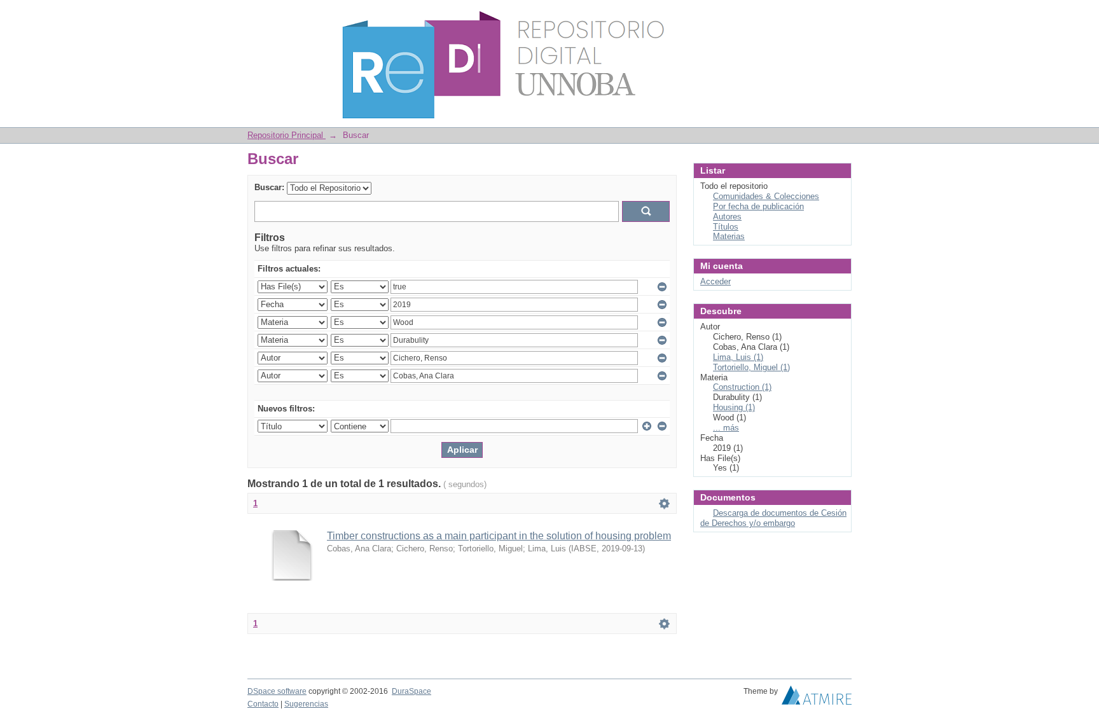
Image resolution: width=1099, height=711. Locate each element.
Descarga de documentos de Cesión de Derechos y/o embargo (773, 518)
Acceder (715, 281)
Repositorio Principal (286, 135)
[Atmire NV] (817, 698)
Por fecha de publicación (758, 206)
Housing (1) (734, 407)
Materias (729, 236)
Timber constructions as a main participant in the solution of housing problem (499, 535)
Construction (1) (742, 387)
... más (726, 427)
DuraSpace (411, 691)
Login (842, 15)
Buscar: (269, 187)
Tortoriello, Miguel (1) (751, 367)
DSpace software (277, 691)
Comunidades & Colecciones (766, 196)
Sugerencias (306, 704)
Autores (727, 216)
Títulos (725, 226)
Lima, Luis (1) (738, 357)
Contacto (263, 704)
